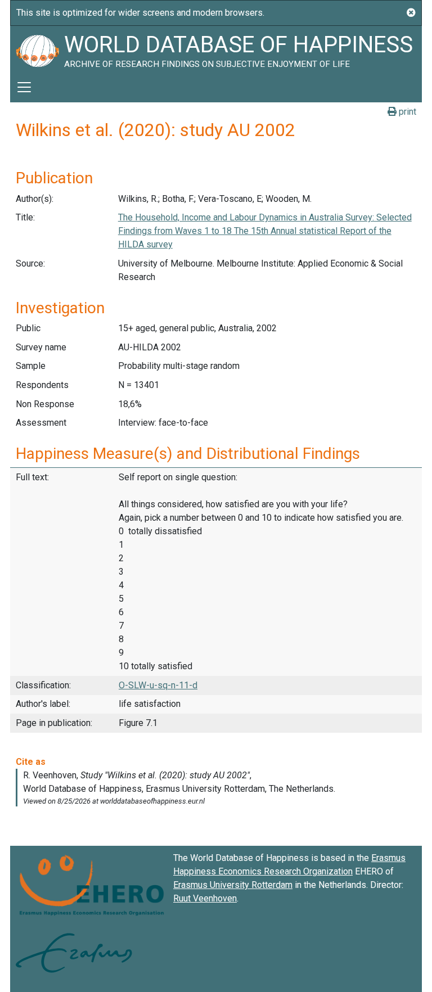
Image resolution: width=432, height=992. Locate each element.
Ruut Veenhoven (205, 898)
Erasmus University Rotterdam (232, 885)
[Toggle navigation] (24, 87)
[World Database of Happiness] (37, 49)
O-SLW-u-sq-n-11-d (158, 685)
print (406, 111)
